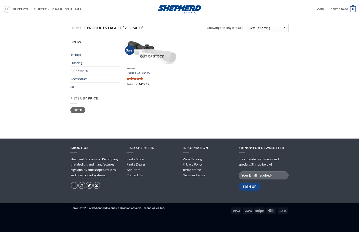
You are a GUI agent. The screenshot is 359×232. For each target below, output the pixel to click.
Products (20, 9)
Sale (78, 9)
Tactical (75, 54)
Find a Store (135, 159)
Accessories (78, 79)
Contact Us (135, 175)
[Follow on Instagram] (81, 185)
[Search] (7, 9)
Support (40, 9)
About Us (133, 170)
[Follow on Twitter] (89, 185)
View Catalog (192, 159)
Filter (78, 110)
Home (76, 28)
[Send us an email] (96, 185)
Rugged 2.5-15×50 (138, 72)
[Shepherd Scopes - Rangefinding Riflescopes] (179, 9)
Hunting (76, 63)
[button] (320, 9)
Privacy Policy (193, 164)
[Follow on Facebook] (74, 185)
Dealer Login (62, 9)
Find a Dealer (136, 164)
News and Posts (194, 175)
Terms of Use (192, 170)
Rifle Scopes (79, 70)
